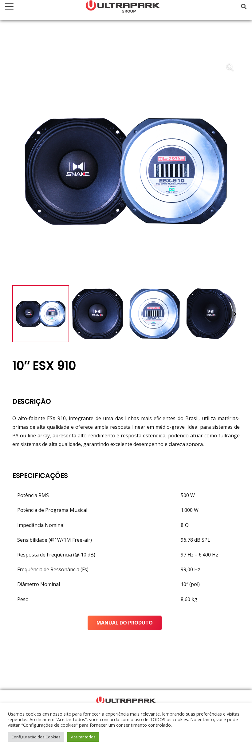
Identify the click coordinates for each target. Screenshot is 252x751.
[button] (9, 6)
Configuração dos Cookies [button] (36, 737)
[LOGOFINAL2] (126, 701)
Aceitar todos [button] (83, 737)
